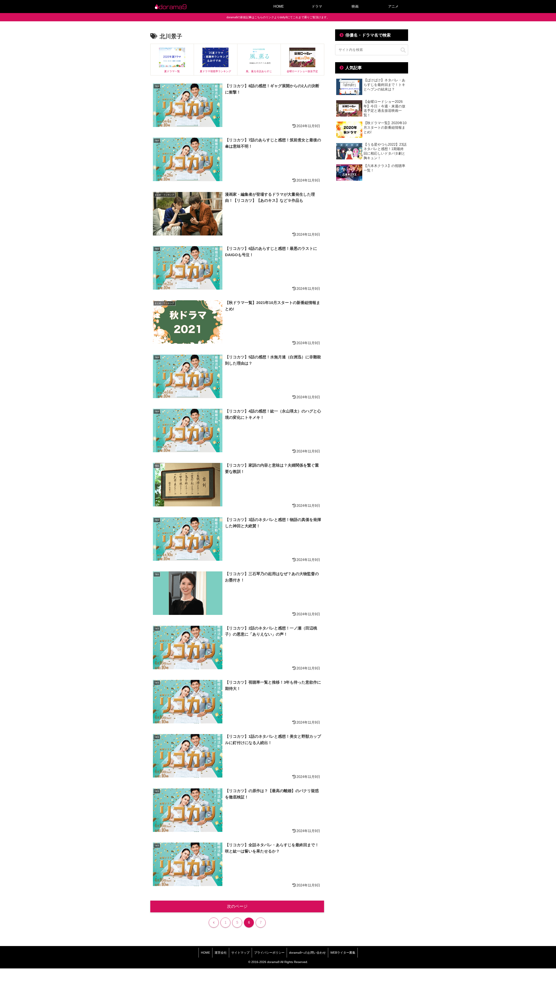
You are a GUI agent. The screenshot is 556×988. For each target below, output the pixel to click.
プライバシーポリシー (269, 952)
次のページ (237, 906)
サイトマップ (240, 952)
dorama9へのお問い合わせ (307, 952)
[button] (403, 50)
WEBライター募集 (342, 952)
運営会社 (221, 952)
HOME (205, 952)
